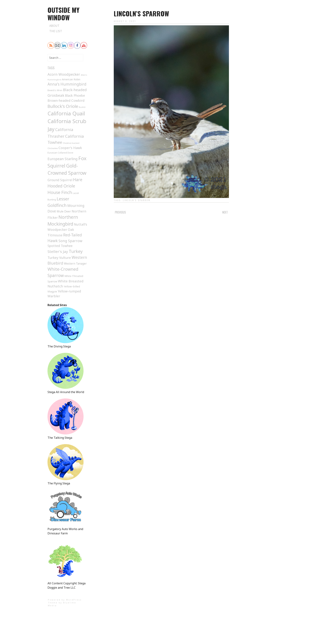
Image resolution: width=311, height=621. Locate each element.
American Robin (71, 79)
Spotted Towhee (60, 246)
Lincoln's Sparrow (136, 200)
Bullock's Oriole (63, 106)
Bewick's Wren (55, 90)
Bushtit (82, 107)
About (54, 26)
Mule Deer (64, 211)
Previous (120, 212)
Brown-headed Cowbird (66, 100)
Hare (77, 179)
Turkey (76, 251)
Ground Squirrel (60, 180)
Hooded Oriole (61, 186)
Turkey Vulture (59, 257)
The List (55, 31)
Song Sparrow (70, 240)
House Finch (60, 192)
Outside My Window (64, 13)
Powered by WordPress (65, 599)
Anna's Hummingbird (67, 84)
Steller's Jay (58, 251)
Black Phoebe (75, 95)
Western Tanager (75, 263)
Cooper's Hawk (70, 148)
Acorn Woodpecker (64, 74)
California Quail (66, 113)
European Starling (63, 158)
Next (225, 212)
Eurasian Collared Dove (60, 152)
